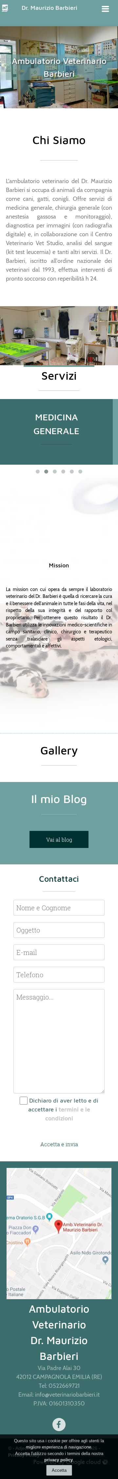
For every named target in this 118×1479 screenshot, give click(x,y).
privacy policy (58, 1459)
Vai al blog (59, 839)
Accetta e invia (59, 1144)
